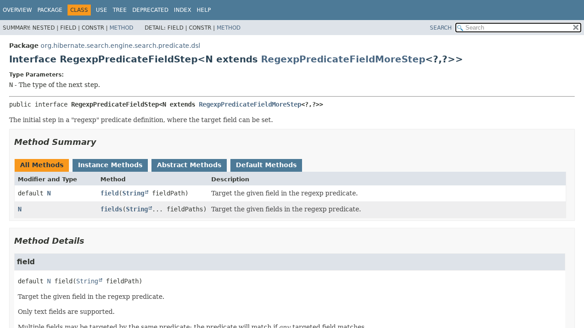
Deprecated (150, 10)
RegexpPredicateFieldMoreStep (343, 59)
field (109, 193)
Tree (120, 10)
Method (121, 28)
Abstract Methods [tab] (189, 165)
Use (101, 10)
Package (50, 10)
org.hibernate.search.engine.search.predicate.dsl (120, 45)
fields (111, 209)
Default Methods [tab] (266, 165)
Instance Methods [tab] (110, 165)
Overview (17, 10)
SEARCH (441, 28)
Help (204, 10)
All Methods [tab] (41, 165)
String (133, 193)
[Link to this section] (102, 142)
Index (182, 10)
